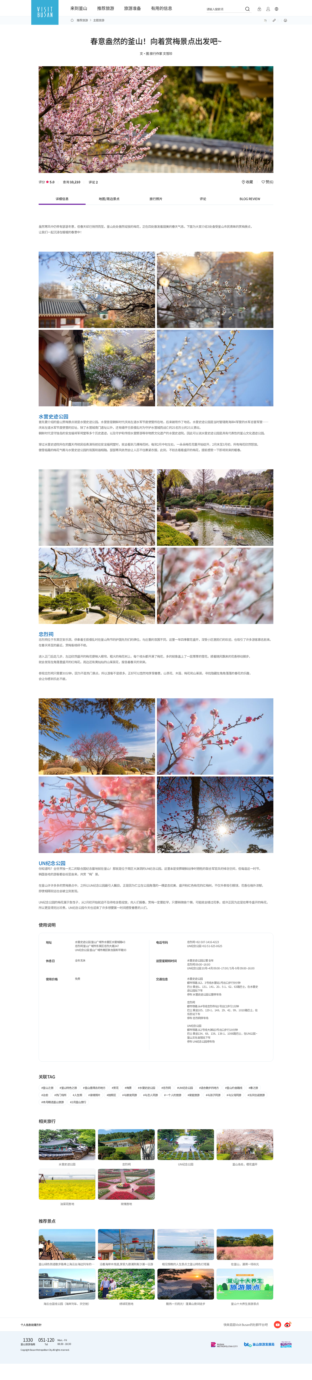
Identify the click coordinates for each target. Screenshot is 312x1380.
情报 (268, 9)
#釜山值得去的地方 (94, 1088)
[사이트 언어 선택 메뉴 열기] (276, 9)
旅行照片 (156, 198)
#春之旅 (253, 1088)
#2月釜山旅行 (78, 1102)
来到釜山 (78, 8)
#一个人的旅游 (172, 1095)
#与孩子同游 (213, 1095)
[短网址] (274, 20)
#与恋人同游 (150, 1095)
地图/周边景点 (109, 198)
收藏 (249, 182)
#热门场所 (60, 1095)
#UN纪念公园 (185, 1088)
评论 (93, 182)
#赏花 (115, 1088)
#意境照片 (94, 1095)
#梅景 (128, 1088)
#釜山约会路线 (233, 1088)
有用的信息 (161, 8)
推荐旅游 (105, 8)
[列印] (285, 20)
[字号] (265, 20)
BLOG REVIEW (250, 198)
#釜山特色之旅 (68, 1088)
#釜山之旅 (47, 1088)
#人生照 (77, 1095)
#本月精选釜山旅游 (52, 1102)
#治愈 (44, 1095)
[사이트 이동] (277, 1324)
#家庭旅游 (194, 1095)
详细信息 (62, 198)
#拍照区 (111, 1095)
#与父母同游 (234, 1095)
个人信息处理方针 (31, 1325)
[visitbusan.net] (44, 16)
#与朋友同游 (129, 1095)
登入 (259, 9)
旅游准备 (132, 8)
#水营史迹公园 (146, 1088)
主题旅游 (98, 20)
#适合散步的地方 (209, 1088)
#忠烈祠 (166, 1088)
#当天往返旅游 (256, 1095)
